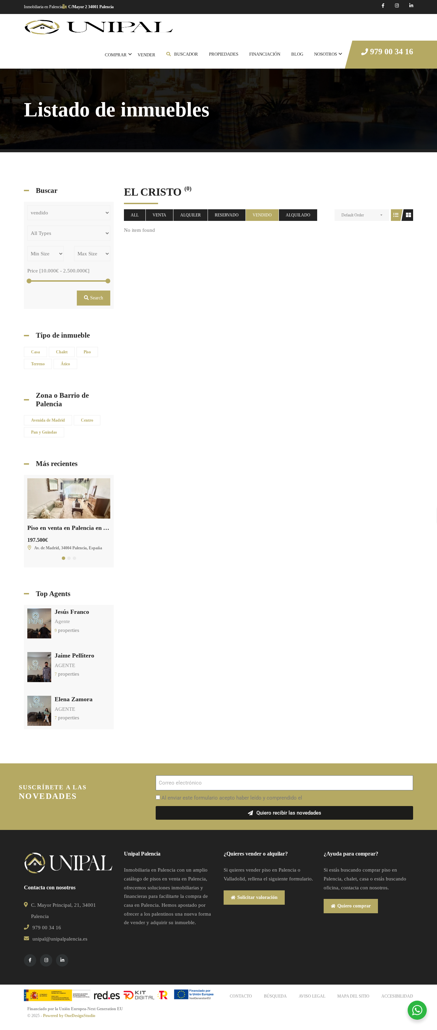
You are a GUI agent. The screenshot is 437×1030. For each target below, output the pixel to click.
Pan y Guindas (44, 432)
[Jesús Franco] (39, 622)
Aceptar (400, 982)
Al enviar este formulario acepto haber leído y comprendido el (244, 798)
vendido (262, 215)
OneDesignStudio (80, 1015)
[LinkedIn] (411, 5)
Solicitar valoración (257, 897)
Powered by (54, 1015)
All (135, 215)
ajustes (342, 1002)
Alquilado (298, 215)
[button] (63, 558)
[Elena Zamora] (39, 710)
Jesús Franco (72, 611)
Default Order (352, 215)
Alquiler (190, 215)
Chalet (62, 352)
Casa (35, 352)
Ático (65, 364)
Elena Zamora (74, 699)
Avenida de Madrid (48, 420)
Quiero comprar (354, 905)
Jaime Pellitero (74, 655)
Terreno (38, 364)
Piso (87, 352)
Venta (159, 215)
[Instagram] (397, 5)
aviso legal (316, 798)
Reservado (227, 215)
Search (96, 297)
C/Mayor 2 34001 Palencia (91, 6)
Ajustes (400, 1010)
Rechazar (400, 996)
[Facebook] (383, 5)
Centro (87, 420)
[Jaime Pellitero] (39, 666)
